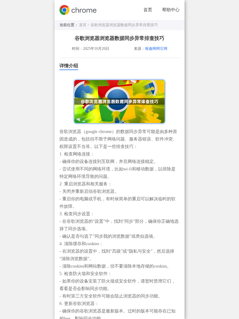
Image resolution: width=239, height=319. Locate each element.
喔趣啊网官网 (156, 48)
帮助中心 (171, 9)
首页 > (85, 25)
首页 (147, 9)
